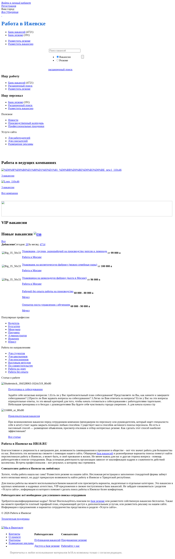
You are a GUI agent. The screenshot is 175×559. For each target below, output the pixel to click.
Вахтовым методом (19, 362)
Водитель (13, 323)
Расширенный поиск (20, 85)
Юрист (12, 341)
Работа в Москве (32, 257)
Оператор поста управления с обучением (46, 304)
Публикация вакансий (47, 540)
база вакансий (105, 453)
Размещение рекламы (20, 144)
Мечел (26, 297)
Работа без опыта (18, 371)
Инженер (13, 338)
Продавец (14, 332)
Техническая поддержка (15, 518)
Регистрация (8, 5)
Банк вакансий (16, 31)
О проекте (15, 537)
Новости (13, 120)
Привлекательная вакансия (24, 416)
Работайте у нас (70, 545)
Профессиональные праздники (26, 126)
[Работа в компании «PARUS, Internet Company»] (61, 169)
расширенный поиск (60, 69)
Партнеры (15, 540)
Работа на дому (17, 368)
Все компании (9, 193)
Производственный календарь (26, 123)
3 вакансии (7, 175)
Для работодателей (19, 137)
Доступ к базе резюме (47, 545)
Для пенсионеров (18, 359)
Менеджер (14, 329)
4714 (42, 244)
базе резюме (98, 501)
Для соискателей (18, 140)
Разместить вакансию (20, 43)
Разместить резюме (19, 40)
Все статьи (14, 436)
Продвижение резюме (74, 540)
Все (3, 241)
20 (27, 244)
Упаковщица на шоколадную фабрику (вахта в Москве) (54, 278)
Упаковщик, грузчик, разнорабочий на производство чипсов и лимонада (64, 251)
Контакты (14, 533)
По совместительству (20, 365)
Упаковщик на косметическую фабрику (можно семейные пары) (59, 264)
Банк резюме (15, 35)
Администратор (17, 335)
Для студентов (16, 353)
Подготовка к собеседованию (25, 389)
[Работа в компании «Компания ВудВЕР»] (10, 181)
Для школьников (18, 356)
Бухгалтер (14, 326)
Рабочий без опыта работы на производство (47, 291)
